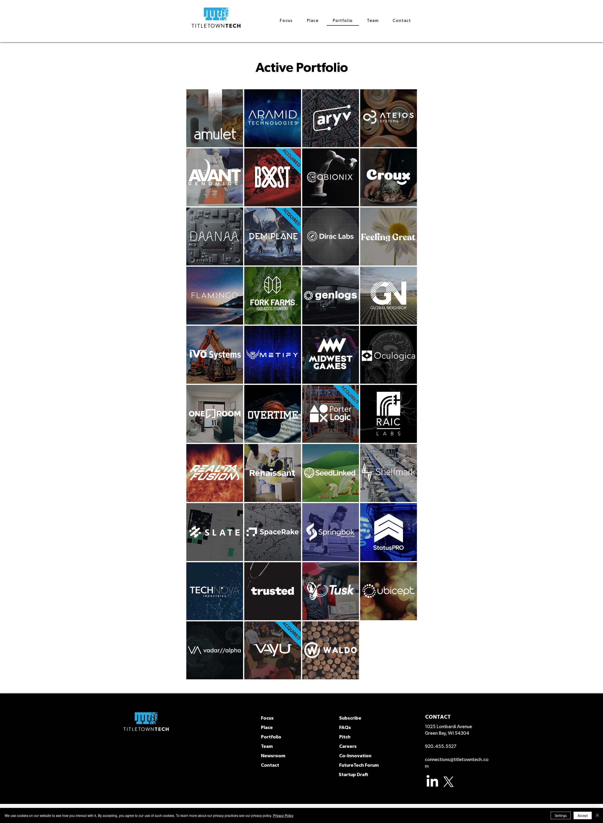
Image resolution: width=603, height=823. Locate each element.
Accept (583, 815)
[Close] (597, 815)
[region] (214, 118)
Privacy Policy (283, 815)
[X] (448, 782)
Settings (561, 815)
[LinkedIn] (432, 782)
